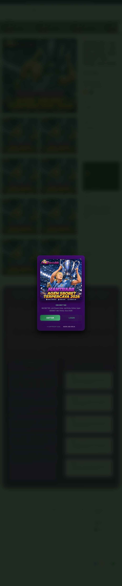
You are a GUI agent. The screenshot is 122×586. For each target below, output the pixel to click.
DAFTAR (50, 318)
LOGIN (72, 318)
